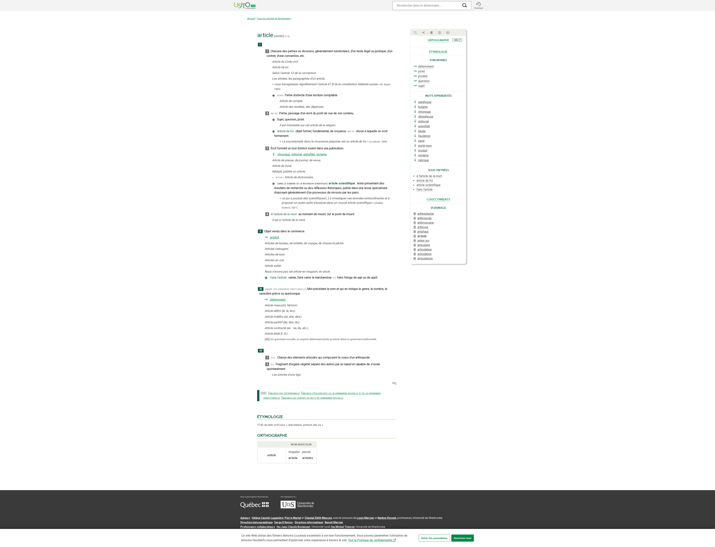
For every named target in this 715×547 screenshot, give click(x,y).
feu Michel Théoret (343, 526)
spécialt (280, 177)
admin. (280, 95)
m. (288, 36)
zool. (274, 357)
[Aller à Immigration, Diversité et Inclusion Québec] (254, 507)
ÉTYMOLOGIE (270, 417)
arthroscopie (425, 222)
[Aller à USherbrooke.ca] (297, 507)
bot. (273, 364)
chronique (283, 154)
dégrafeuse (425, 116)
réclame (321, 154)
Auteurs (245, 517)
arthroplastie (425, 214)
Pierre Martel (293, 517)
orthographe (438, 40)
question (424, 81)
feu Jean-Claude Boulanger (293, 526)
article (422, 236)
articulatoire (425, 258)
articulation (424, 254)
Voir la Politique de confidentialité (370, 540)
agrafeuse (424, 102)
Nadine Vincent (387, 517)
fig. (334, 277)
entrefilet (309, 154)
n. (286, 36)
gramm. (269, 289)
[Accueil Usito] (241, 5)
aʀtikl (279, 36)
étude (422, 131)
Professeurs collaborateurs (257, 526)
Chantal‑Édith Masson (318, 517)
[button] (478, 5)
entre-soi (423, 240)
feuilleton (424, 136)
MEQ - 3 (457, 40)
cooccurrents (438, 199)
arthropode (424, 218)
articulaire (423, 245)
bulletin (423, 107)
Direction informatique (309, 522)
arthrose (422, 227)
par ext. (274, 113)
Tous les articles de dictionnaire (273, 18)
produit (274, 237)
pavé (421, 141)
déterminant (277, 299)
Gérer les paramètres (434, 538)
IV (261, 350)
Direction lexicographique (256, 522)
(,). (378, 141)
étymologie (438, 51)
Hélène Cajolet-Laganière (267, 517)
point (421, 71)
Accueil (251, 18)
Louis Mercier (365, 517)
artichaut (422, 231)
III (261, 289)
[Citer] (415, 32)
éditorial (296, 154)
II (260, 231)
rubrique (423, 160)
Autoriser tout (462, 538)
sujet (421, 86)
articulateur (424, 249)
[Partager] (423, 32)
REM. (267, 339)
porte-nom (425, 145)
